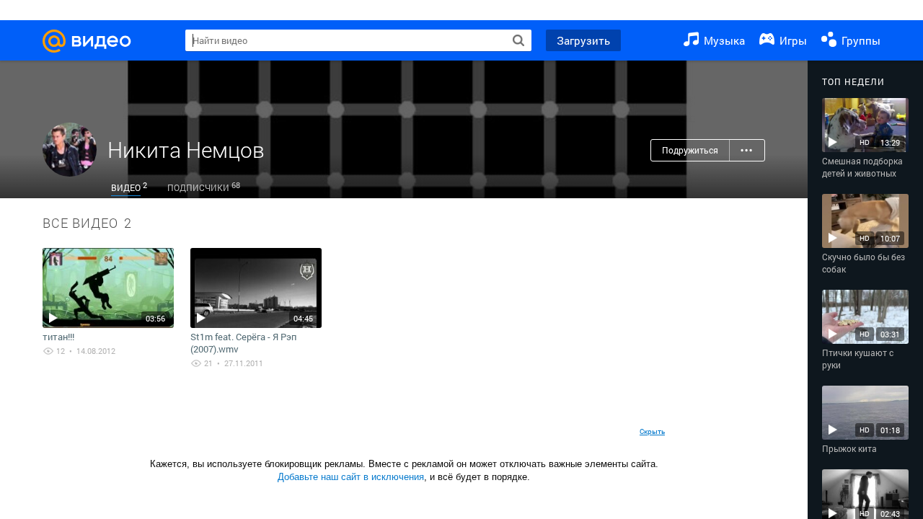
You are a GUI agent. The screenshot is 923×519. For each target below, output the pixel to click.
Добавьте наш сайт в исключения (351, 476)
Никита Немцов (186, 150)
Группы (859, 40)
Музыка (723, 40)
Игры (792, 40)
